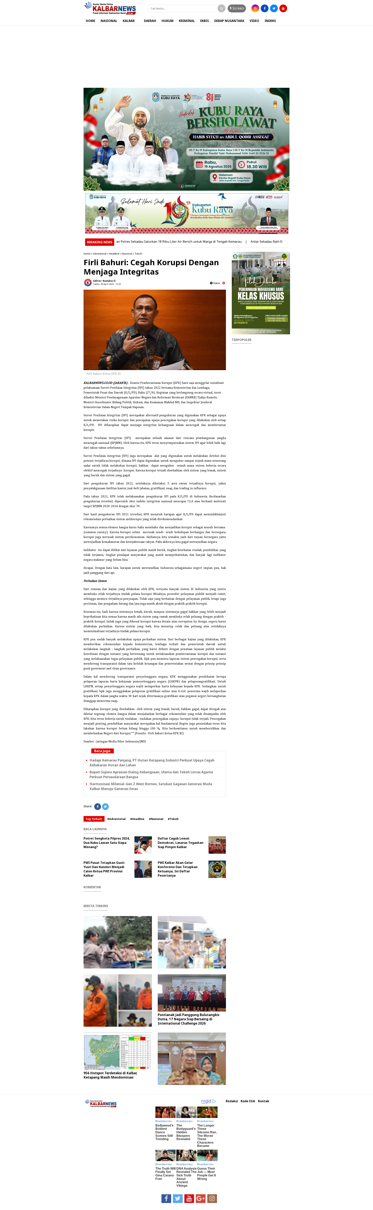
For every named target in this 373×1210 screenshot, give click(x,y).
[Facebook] (97, 806)
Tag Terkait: (94, 819)
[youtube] (283, 8)
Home (87, 253)
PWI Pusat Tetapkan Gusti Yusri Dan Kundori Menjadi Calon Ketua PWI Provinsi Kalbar (104, 869)
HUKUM (167, 21)
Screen (238, 8)
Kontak (263, 1101)
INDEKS (270, 21)
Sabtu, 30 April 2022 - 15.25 (107, 284)
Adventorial (99, 253)
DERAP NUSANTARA (229, 21)
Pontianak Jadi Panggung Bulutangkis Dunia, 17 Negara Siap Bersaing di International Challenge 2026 (188, 1019)
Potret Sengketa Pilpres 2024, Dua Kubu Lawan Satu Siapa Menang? (107, 842)
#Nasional (156, 819)
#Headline (137, 819)
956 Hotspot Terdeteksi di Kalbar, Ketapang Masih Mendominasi (110, 1075)
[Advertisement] (186, 55)
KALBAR (129, 21)
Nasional (127, 253)
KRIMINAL (187, 21)
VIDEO (254, 21)
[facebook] (264, 8)
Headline (114, 253)
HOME (90, 21)
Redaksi (232, 1101)
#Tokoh (173, 819)
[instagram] (255, 8)
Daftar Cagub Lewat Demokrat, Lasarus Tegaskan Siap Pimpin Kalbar (180, 842)
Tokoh (138, 253)
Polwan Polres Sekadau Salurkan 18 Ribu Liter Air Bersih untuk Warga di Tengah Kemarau (144, 241)
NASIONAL (109, 21)
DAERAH (150, 21)
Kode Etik (248, 1101)
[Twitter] (105, 806)
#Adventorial (116, 819)
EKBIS (204, 21)
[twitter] (274, 8)
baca (216, 283)
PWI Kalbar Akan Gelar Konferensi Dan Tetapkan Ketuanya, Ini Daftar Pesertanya (178, 869)
